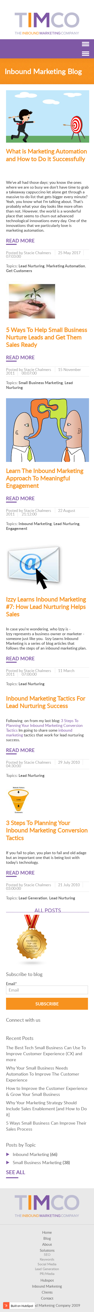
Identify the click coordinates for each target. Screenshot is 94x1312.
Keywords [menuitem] (47, 1259)
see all (15, 1172)
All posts (47, 910)
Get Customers (19, 270)
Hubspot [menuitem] (47, 1280)
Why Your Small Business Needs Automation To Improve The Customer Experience (42, 1074)
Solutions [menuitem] (47, 1250)
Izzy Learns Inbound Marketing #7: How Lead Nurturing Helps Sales (46, 606)
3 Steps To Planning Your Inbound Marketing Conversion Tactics (44, 725)
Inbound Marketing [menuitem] (47, 1286)
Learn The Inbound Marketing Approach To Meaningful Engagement (44, 478)
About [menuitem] (47, 1244)
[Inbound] (32, 964)
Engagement (16, 528)
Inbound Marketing (35, 523)
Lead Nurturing (31, 266)
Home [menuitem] (47, 1232)
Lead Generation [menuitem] (47, 1269)
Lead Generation (33, 898)
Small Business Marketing (41, 382)
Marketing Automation (65, 266)
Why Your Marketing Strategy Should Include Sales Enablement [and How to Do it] (46, 1108)
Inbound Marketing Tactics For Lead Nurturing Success (45, 702)
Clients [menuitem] (47, 1292)
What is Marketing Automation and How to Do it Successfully (46, 155)
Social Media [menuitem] (47, 1264)
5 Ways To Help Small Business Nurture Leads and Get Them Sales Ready (46, 337)
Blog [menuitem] (47, 1238)
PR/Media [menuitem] (47, 1273)
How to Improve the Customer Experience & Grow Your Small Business (46, 1091)
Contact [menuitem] (47, 1298)
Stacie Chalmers (37, 252)
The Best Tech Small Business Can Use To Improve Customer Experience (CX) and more (46, 1053)
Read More (20, 240)
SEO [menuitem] (47, 1254)
